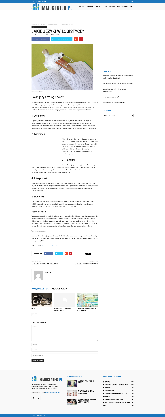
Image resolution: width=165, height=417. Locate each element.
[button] (131, 6)
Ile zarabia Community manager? (86, 264)
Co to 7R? (35, 309)
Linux (104, 405)
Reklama (38, 1)
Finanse (98, 6)
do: (43, 246)
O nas (33, 1)
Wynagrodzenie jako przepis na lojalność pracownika (86, 391)
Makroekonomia (108, 391)
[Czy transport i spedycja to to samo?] (87, 300)
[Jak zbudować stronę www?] (72, 383)
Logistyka (34, 27)
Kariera (90, 6)
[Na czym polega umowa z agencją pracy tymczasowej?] (72, 402)
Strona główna (35, 24)
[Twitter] (132, 1)
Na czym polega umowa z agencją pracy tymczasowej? (87, 401)
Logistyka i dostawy (42, 27)
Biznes (81, 6)
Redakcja (37, 34)
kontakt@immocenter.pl (52, 392)
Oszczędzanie (122, 6)
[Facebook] (128, 1)
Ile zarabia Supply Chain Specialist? (45, 264)
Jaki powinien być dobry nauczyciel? (114, 102)
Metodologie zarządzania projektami (116, 403)
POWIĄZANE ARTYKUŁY (40, 289)
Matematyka (107, 388)
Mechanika (106, 397)
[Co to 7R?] (42, 300)
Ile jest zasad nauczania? (111, 97)
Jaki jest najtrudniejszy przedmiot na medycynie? (118, 83)
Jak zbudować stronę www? (86, 382)
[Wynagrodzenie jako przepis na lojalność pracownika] (72, 393)
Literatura (106, 382)
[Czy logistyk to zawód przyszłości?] (64, 300)
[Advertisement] (82, 17)
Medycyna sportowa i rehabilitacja (115, 385)
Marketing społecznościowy (113, 400)
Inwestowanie (109, 6)
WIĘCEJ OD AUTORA (59, 289)
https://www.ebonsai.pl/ (51, 246)
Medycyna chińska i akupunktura (115, 394)
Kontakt (44, 1)
